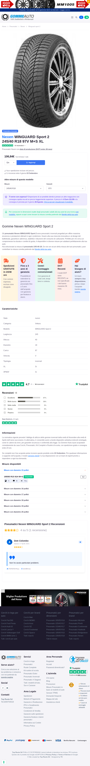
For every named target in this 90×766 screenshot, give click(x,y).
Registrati (50, 661)
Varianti (49, 184)
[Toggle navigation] (72, 17)
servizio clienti (33, 456)
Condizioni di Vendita (32, 711)
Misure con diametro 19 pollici (16, 506)
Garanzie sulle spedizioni (33, 714)
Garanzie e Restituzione (33, 702)
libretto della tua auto (70, 214)
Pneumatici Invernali (32, 677)
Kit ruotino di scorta (31, 670)
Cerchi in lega (29, 661)
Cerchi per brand (32, 613)
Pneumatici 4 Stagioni (32, 680)
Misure (7, 184)
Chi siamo (50, 678)
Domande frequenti (53, 696)
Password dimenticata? (55, 667)
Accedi (49, 664)
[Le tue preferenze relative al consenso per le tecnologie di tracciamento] (4, 762)
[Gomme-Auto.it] (23, 17)
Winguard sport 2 (34, 26)
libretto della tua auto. (43, 249)
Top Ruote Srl (45, 757)
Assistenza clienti (53, 702)
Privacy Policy (29, 726)
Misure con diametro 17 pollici (16, 494)
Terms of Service (64, 754)
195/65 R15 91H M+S (18, 477)
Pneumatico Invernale (10, 131)
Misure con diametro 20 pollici (16, 512)
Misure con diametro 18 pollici (16, 500)
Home (4, 26)
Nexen (23, 26)
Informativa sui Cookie (32, 723)
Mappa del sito (52, 699)
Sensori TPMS (52, 693)
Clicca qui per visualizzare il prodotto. (58, 202)
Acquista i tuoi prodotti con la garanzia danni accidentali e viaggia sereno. (45, 10)
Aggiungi (31, 162)
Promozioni (50, 684)
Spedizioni (28, 696)
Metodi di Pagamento (32, 699)
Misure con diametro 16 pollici (16, 489)
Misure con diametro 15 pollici (16, 470)
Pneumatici (13, 26)
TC (62, 757)
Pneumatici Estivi (30, 674)
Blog (48, 681)
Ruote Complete (30, 667)
